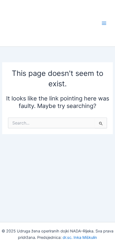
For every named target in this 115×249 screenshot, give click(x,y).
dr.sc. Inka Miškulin (80, 237)
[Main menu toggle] (104, 23)
